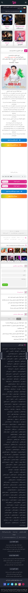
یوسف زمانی (22, 525)
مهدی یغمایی (22, 512)
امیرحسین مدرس (21, 371)
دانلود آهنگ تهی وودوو (19, 339)
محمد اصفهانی (22, 485)
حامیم (12, 399)
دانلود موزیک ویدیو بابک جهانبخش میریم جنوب (14, 565)
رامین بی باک (8, 407)
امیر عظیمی (22, 369)
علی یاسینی (7, 447)
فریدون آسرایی (5, 462)
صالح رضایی (13, 437)
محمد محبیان (14, 487)
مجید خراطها (22, 477)
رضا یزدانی (10, 412)
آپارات (23, 584)
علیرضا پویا (8, 449)
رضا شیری (6, 409)
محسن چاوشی (12, 480)
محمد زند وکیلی (13, 485)
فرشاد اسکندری (14, 459)
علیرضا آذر (23, 449)
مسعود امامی (6, 495)
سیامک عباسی (8, 422)
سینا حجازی (22, 427)
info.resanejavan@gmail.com (10, 537)
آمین (7, 351)
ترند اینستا (15, 532)
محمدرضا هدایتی (13, 492)
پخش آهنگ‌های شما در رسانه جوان (12, 11)
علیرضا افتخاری (16, 449)
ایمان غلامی (22, 379)
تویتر (8, 584)
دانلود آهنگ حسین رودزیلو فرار (17, 305)
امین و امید (8, 376)
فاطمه (16, 457)
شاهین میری (7, 429)
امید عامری (22, 364)
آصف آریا (17, 351)
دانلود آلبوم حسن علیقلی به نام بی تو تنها (14, 572)
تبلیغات (14, 535)
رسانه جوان (14, 2)
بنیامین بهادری (21, 386)
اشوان (15, 359)
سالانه (9, 319)
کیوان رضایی (15, 467)
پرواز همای (6, 389)
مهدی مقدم (22, 510)
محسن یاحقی (6, 482)
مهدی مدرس (7, 507)
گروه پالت (16, 470)
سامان (9, 417)
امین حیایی (15, 374)
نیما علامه (6, 520)
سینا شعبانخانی (21, 429)
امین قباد (23, 376)
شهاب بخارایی (14, 432)
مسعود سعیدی (21, 500)
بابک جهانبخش (16, 381)
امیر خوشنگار (22, 366)
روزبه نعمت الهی (14, 414)
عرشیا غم (23, 439)
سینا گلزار (14, 429)
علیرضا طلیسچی (5, 452)
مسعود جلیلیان (22, 497)
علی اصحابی (22, 442)
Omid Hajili (13, 237)
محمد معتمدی (7, 487)
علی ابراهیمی (16, 439)
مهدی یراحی (7, 510)
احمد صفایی (9, 356)
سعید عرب (23, 422)
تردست (19, 239)
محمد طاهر (5, 485)
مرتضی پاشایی (22, 495)
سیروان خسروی (13, 424)
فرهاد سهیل (22, 462)
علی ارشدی (9, 439)
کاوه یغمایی (22, 467)
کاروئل (15, 464)
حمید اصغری (6, 401)
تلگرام (12, 584)
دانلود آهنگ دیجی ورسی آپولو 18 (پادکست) (15, 323)
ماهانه (13, 319)
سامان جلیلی (22, 419)
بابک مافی (23, 384)
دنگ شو (18, 407)
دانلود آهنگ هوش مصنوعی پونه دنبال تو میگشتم (13, 300)
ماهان (10, 472)
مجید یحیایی (7, 477)
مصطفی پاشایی (17, 502)
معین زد (16, 505)
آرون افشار (22, 351)
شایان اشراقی (22, 432)
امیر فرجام (10, 369)
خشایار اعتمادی (7, 404)
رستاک (23, 409)
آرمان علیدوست (12, 349)
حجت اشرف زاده (21, 401)
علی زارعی (8, 442)
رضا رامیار (12, 409)
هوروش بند (22, 522)
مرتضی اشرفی (5, 492)
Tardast (18, 237)
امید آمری (23, 361)
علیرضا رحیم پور (21, 452)
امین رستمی (8, 374)
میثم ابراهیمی (14, 515)
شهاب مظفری (22, 434)
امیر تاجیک (9, 364)
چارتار (10, 394)
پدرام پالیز (13, 389)
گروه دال (10, 470)
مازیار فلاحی (22, 472)
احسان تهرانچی (22, 354)
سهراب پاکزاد (16, 422)
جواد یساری (15, 394)
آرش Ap (19, 349)
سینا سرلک (7, 427)
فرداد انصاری (10, 457)
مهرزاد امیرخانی (8, 512)
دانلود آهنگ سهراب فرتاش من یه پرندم (14, 545)
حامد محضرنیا (16, 396)
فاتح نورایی (22, 457)
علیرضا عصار (22, 454)
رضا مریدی (16, 412)
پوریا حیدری (22, 391)
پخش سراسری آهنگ (6, 532)
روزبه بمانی (22, 414)
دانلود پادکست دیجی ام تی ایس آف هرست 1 (14, 547)
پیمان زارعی (9, 391)
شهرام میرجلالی (21, 437)
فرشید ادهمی (7, 459)
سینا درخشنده (15, 427)
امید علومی (16, 364)
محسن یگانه (22, 482)
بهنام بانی (14, 386)
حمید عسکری (22, 404)
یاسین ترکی (7, 522)
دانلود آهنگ (11, 182)
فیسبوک (4, 584)
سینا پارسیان (5, 424)
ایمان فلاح (16, 379)
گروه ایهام (22, 470)
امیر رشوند (15, 366)
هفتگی (18, 319)
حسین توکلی (13, 401)
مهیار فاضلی (22, 515)
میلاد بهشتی (16, 517)
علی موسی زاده (21, 447)
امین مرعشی (16, 376)
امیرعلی (14, 371)
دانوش (23, 407)
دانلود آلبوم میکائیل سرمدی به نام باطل (14, 576)
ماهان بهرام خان (21, 475)
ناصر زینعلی (22, 520)
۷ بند (24, 349)
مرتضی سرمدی (14, 495)
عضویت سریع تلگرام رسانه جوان (12, 191)
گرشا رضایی (7, 467)
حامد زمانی (22, 396)
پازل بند (18, 389)
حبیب (7, 399)
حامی (16, 399)
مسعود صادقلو (5, 500)
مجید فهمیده (15, 477)
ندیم (11, 520)
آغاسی (11, 351)
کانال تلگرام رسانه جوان (13, 140)
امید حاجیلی (10, 361)
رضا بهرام (18, 409)
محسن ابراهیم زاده (21, 480)
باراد (18, 384)
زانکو (8, 414)
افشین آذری (9, 359)
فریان (12, 462)
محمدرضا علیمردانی (12, 490)
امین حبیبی (22, 374)
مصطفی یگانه (9, 502)
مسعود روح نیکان (13, 497)
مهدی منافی (15, 510)
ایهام (3, 379)
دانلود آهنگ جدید (19, 57)
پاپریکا (23, 389)
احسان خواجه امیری (12, 354)
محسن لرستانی (14, 482)
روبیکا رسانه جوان (12, 196)
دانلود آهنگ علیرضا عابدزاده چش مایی (16, 303)
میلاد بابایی (7, 515)
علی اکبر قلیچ (15, 442)
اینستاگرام (19, 584)
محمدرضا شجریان (21, 490)
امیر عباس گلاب (7, 366)
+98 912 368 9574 (22, 537)
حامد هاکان (8, 396)
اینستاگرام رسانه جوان (12, 145)
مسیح (23, 502)
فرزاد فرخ (4, 457)
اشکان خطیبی (22, 359)
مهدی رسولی (15, 507)
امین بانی (8, 371)
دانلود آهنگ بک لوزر (20, 331)
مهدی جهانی (22, 507)
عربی (8, 437)
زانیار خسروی (22, 417)
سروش (16, 419)
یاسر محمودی (15, 522)
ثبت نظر (5, 284)
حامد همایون (22, 399)
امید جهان (17, 361)
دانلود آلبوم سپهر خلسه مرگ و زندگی (14, 574)
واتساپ (16, 584)
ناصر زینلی (16, 520)
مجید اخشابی (13, 475)
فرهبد (16, 462)
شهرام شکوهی (13, 434)
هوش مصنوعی (22, 532)
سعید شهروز (10, 419)
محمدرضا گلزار (22, 492)
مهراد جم (15, 512)
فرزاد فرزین (22, 459)
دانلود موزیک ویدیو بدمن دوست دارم (14, 562)
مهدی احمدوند (9, 505)
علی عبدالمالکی (14, 444)
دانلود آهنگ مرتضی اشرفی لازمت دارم (16, 297)
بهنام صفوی (7, 386)
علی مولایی (14, 447)
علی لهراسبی (6, 444)
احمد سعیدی (22, 356)
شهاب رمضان (6, 432)
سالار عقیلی (15, 417)
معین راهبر (22, 505)
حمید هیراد (15, 404)
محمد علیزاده (22, 487)
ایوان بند (23, 381)
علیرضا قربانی (15, 454)
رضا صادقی (22, 412)
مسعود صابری (13, 500)
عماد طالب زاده (7, 454)
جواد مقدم (22, 394)
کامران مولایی (9, 464)
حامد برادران (4, 394)
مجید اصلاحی (5, 475)
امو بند (3, 359)
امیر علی (16, 369)
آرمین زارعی (4, 349)
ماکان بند (16, 472)
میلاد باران (23, 517)
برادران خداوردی (11, 384)
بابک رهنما (8, 381)
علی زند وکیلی (22, 444)
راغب (13, 407)
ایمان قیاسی (9, 379)
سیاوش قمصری (21, 424)
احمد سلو (16, 356)
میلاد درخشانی (8, 517)
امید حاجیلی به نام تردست (16, 51)
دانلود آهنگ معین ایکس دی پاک (17, 308)
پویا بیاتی (16, 391)
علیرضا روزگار (13, 452)
